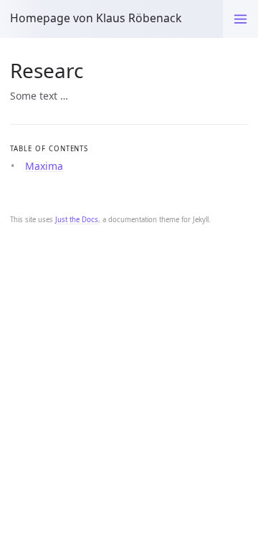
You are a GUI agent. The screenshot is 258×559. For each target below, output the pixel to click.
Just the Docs (76, 219)
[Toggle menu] (240, 19)
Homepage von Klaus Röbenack (95, 18)
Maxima (44, 166)
